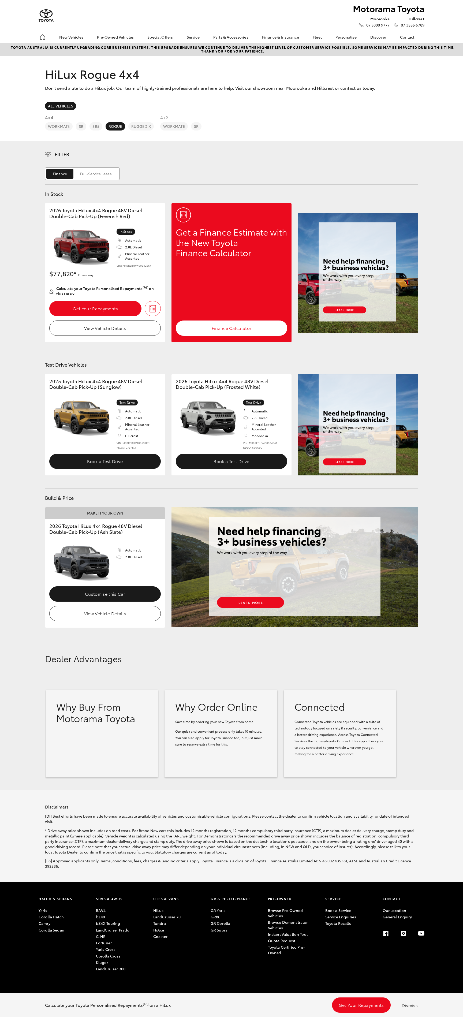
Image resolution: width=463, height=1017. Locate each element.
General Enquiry (397, 916)
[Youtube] (421, 933)
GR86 (216, 916)
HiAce (158, 930)
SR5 (95, 126)
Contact (407, 37)
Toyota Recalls (338, 923)
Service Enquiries (340, 916)
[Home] (43, 37)
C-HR (101, 936)
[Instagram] (403, 933)
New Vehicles (71, 37)
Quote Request (282, 940)
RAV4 (101, 910)
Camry (44, 923)
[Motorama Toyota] (46, 15)
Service (193, 37)
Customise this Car (105, 594)
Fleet (317, 37)
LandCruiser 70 (167, 916)
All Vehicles (60, 106)
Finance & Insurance (280, 37)
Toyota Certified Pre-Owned (286, 949)
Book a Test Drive (105, 461)
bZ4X (101, 916)
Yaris (43, 910)
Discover (378, 37)
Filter (62, 154)
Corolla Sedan (51, 930)
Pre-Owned (280, 898)
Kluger (102, 962)
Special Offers (160, 37)
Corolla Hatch (51, 916)
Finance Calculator (232, 328)
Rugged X (141, 126)
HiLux (158, 910)
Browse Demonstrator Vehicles (288, 924)
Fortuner (104, 942)
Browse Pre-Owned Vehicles (285, 913)
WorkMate (59, 126)
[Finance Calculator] (153, 308)
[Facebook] (386, 933)
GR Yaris (218, 910)
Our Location (394, 910)
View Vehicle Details (105, 328)
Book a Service (338, 910)
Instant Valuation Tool (288, 934)
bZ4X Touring (108, 923)
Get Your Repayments (95, 308)
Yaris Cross (106, 949)
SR (81, 126)
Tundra (159, 923)
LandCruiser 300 (110, 968)
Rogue (115, 126)
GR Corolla (220, 923)
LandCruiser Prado (112, 930)
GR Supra (219, 930)
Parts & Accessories (230, 37)
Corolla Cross (108, 956)
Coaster (160, 936)
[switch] (82, 173)
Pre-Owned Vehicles (115, 37)
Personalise (346, 37)
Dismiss (410, 1005)
